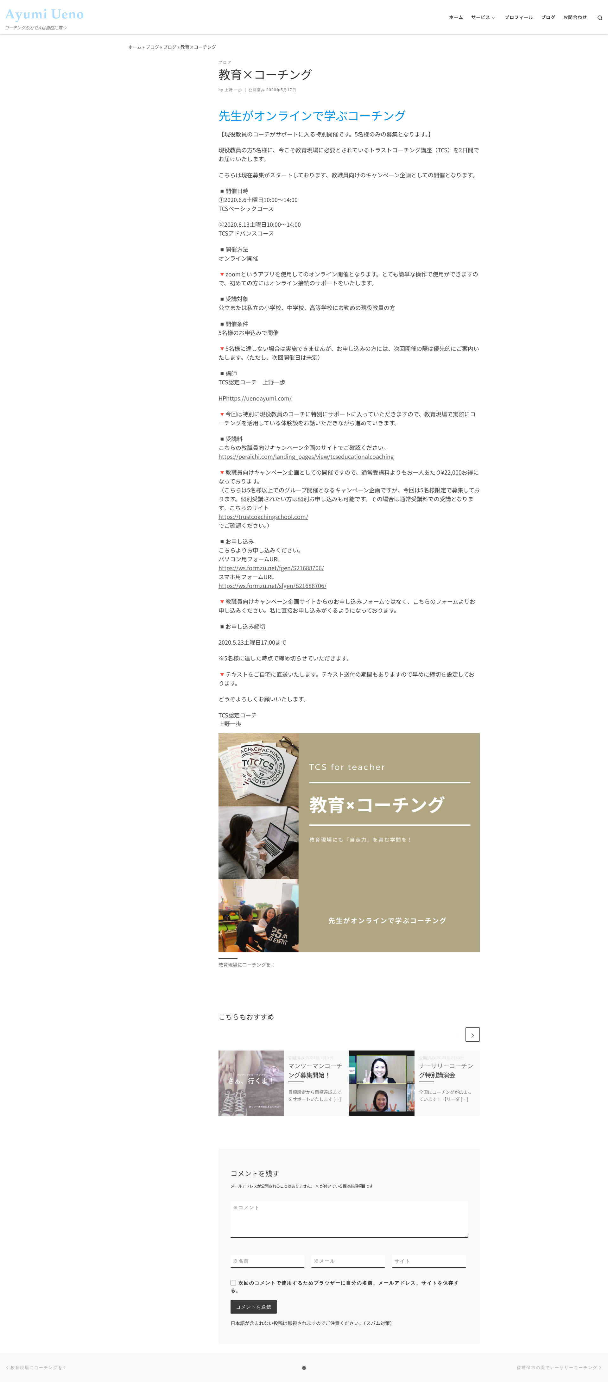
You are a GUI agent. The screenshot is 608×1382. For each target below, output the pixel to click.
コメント (246, 1207)
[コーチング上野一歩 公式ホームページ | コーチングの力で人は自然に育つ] (44, 11)
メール (324, 1261)
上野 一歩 (233, 90)
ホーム (135, 46)
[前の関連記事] (457, 1034)
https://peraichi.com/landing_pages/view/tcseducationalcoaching (306, 456)
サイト (403, 1261)
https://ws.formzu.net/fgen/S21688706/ (271, 568)
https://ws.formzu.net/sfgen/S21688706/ (272, 585)
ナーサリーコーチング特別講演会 (446, 1070)
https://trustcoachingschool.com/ (263, 516)
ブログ (152, 46)
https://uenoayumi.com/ (259, 398)
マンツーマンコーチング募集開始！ (315, 1070)
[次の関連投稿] (473, 1034)
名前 (241, 1261)
